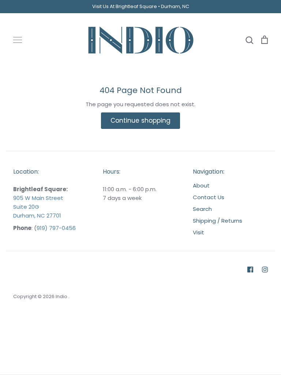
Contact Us (208, 197)
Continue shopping (140, 120)
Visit (198, 232)
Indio (62, 296)
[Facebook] (250, 269)
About (201, 185)
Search (202, 209)
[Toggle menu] (18, 40)
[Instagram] (265, 269)
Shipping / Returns (217, 220)
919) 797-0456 (56, 228)
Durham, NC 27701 (37, 215)
